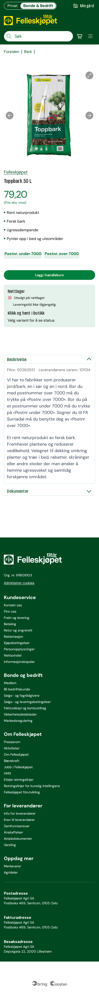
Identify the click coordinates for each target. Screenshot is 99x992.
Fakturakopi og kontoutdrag (25, 708)
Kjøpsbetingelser (17, 643)
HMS (7, 773)
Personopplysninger (19, 649)
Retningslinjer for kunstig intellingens (32, 786)
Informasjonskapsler (19, 661)
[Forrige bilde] (9, 115)
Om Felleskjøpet (16, 754)
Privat (12, 5)
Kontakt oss (13, 605)
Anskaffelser (13, 832)
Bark (28, 51)
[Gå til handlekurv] (80, 36)
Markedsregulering (18, 720)
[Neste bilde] (89, 115)
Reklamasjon (13, 636)
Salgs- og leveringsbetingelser (27, 702)
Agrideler (11, 872)
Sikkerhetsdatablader (20, 714)
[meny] (90, 36)
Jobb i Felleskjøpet (18, 767)
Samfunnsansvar (17, 826)
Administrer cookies (19, 583)
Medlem (10, 683)
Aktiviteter (11, 748)
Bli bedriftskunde (17, 689)
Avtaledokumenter (18, 838)
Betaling (10, 624)
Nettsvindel (12, 655)
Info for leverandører (20, 813)
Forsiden (11, 51)
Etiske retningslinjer (18, 779)
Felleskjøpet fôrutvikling (22, 792)
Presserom (12, 742)
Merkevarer (12, 866)
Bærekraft (11, 761)
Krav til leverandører (19, 820)
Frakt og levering (16, 617)
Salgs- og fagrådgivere (21, 695)
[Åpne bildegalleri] (89, 75)
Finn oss (10, 611)
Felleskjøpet (16, 172)
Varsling (10, 845)
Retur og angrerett (18, 630)
